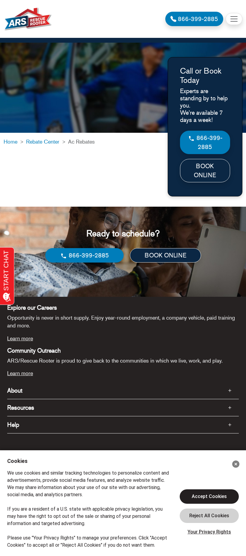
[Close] (235, 464)
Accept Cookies (209, 496)
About (14, 390)
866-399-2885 (208, 142)
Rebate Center (42, 141)
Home (10, 141)
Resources (20, 407)
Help (13, 424)
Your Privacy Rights (209, 532)
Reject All (209, 516)
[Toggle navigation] (234, 19)
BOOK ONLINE (205, 170)
